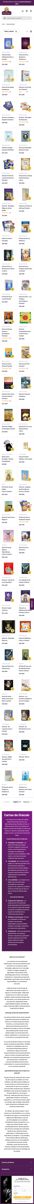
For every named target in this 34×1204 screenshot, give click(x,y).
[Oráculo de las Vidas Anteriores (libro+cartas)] (8, 684)
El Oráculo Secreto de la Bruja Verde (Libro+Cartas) (25, 668)
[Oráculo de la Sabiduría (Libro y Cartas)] (8, 43)
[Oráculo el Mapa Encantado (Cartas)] (8, 415)
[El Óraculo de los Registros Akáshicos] (8, 775)
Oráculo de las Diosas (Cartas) (7, 365)
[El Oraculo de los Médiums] (25, 226)
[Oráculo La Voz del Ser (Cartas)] (25, 75)
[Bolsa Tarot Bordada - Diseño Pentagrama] (8, 445)
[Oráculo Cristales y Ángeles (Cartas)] (8, 106)
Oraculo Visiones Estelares (24, 395)
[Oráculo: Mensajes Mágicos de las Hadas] (8, 194)
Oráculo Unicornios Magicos (8, 518)
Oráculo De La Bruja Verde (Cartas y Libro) (25, 178)
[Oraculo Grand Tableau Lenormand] (25, 445)
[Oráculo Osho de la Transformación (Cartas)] (8, 382)
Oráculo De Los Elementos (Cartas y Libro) (8, 268)
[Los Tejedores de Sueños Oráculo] (25, 568)
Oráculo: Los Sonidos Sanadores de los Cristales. (25, 698)
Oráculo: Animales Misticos (8, 639)
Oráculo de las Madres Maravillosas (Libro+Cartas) (7, 551)
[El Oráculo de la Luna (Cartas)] (8, 285)
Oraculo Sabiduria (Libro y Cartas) (25, 639)
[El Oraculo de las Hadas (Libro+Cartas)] (8, 475)
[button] (27, 11)
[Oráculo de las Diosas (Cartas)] (8, 352)
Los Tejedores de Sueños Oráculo (24, 581)
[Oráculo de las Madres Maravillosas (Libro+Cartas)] (8, 536)
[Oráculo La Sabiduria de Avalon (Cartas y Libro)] (25, 596)
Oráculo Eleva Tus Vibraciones (8, 667)
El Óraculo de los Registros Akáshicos (7, 789)
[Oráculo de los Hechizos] (25, 536)
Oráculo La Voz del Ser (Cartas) (25, 88)
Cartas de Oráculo (10, 24)
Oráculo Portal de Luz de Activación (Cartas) (8, 178)
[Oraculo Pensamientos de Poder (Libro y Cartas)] (25, 317)
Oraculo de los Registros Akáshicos (23, 57)
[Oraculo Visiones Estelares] (25, 382)
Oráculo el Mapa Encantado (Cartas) (8, 428)
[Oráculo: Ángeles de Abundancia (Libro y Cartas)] (25, 475)
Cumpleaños (16, 1192)
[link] (7, 802)
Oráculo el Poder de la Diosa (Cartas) (25, 207)
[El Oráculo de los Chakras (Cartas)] (25, 505)
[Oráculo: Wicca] (25, 745)
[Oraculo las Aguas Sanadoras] (8, 75)
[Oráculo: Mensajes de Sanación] (25, 106)
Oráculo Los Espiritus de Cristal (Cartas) (25, 789)
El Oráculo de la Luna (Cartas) (7, 298)
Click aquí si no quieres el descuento (22, 1201)
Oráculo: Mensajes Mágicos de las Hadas (8, 208)
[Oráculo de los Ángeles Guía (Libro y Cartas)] (25, 255)
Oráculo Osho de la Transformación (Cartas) (8, 396)
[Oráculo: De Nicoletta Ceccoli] (25, 715)
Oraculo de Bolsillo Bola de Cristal (25, 149)
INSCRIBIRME (22, 1197)
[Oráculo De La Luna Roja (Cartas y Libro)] (25, 415)
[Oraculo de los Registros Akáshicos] (25, 43)
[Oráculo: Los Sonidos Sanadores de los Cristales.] (25, 684)
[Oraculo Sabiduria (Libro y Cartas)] (25, 626)
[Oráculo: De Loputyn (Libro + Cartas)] (8, 715)
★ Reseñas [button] (32, 604)
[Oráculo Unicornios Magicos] (8, 505)
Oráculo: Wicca (24, 757)
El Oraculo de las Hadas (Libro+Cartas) (7, 489)
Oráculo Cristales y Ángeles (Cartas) (8, 118)
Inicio (3, 24)
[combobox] (17, 18)
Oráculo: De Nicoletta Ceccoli (25, 728)
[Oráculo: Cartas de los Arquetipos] (8, 568)
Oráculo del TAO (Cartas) (24, 365)
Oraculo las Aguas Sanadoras (8, 88)
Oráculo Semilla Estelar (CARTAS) (8, 149)
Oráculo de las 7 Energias (7, 239)
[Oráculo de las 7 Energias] (8, 226)
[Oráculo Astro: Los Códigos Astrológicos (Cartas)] (25, 285)
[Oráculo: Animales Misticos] (8, 626)
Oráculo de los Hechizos (23, 549)
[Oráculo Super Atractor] (8, 596)
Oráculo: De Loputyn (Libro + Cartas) (7, 729)
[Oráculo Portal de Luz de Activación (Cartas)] (8, 164)
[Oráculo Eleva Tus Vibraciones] (8, 654)
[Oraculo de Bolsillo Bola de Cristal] (25, 136)
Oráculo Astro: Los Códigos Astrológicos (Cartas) (25, 300)
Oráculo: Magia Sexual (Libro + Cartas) (7, 759)
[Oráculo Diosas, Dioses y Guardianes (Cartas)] (8, 317)
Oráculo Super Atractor (6, 609)
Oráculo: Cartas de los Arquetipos (8, 581)
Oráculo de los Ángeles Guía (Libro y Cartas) (25, 268)
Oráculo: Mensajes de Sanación (25, 118)
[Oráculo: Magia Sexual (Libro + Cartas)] (8, 745)
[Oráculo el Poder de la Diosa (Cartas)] (25, 194)
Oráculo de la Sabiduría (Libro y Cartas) (8, 57)
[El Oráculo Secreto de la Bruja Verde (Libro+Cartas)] (25, 654)
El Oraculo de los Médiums (24, 239)
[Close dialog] (32, 1177)
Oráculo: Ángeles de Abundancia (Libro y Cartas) (25, 489)
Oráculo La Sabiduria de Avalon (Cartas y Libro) (25, 610)
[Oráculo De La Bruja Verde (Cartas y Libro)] (25, 164)
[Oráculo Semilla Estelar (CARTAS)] (8, 136)
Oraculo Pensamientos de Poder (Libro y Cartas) (25, 332)
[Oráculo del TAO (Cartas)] (25, 352)
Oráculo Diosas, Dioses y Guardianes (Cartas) (7, 332)
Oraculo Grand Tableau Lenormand (25, 458)
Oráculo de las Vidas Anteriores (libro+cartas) (7, 698)
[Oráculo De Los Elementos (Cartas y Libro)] (8, 255)
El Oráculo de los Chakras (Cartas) (24, 518)
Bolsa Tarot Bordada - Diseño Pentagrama (7, 459)
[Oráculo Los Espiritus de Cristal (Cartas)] (25, 775)
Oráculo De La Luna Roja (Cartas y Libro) (25, 429)
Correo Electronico (17, 1186)
